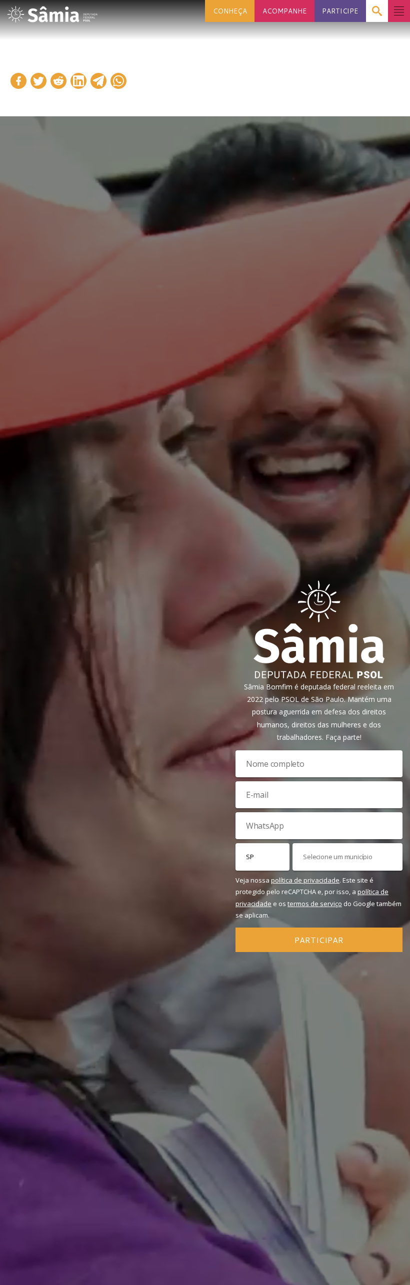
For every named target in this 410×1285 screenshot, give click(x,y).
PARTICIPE (340, 10)
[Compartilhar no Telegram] (98, 81)
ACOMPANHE (284, 10)
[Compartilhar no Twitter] (38, 81)
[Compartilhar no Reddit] (58, 81)
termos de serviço (315, 903)
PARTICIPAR (319, 940)
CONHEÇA (230, 10)
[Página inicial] (53, 11)
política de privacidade (305, 880)
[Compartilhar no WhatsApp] (118, 81)
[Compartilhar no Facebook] (18, 81)
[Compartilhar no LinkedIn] (78, 81)
